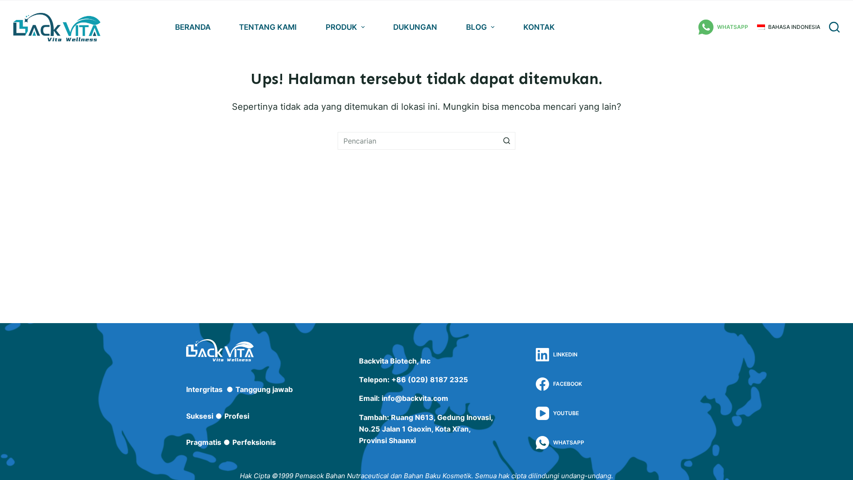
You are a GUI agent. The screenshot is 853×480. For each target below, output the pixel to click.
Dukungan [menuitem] (415, 27)
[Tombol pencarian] (506, 141)
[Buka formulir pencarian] (834, 27)
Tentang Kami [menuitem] (268, 27)
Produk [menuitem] (341, 27)
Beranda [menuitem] (193, 27)
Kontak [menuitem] (539, 27)
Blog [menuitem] (476, 27)
